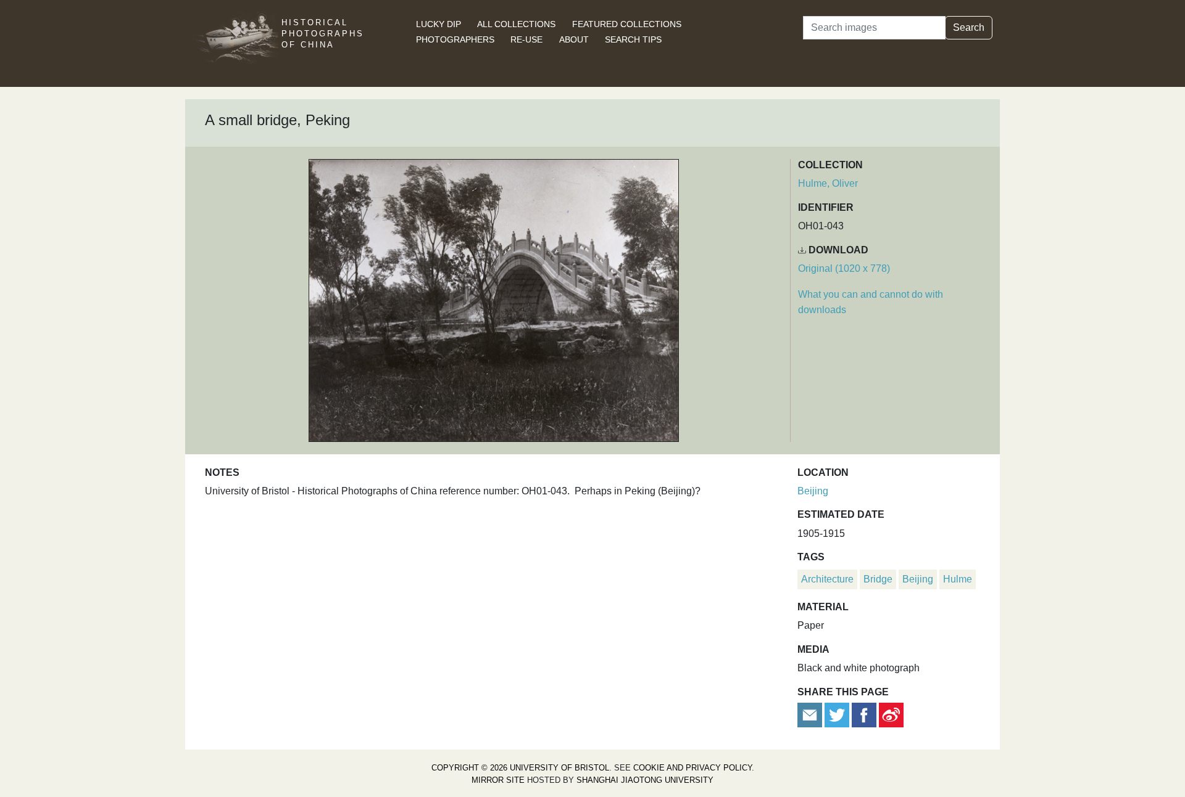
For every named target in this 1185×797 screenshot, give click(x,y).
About (574, 39)
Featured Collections (626, 24)
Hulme (957, 579)
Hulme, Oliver (828, 183)
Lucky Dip (438, 24)
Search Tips (633, 39)
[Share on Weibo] (891, 714)
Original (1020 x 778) (844, 268)
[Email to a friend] (811, 714)
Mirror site (498, 780)
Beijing (812, 491)
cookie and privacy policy (692, 767)
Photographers (455, 39)
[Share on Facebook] (864, 714)
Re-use (526, 39)
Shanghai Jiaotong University (644, 780)
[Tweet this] (838, 714)
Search (968, 27)
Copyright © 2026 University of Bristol (520, 767)
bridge (877, 579)
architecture (827, 579)
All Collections (516, 24)
